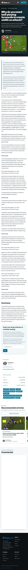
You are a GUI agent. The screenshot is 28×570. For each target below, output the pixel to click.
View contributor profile (8, 369)
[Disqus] (14, 474)
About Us (5, 554)
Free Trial (23, 2)
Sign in (16, 556)
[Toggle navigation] (18, 2)
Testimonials (5, 558)
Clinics (16, 543)
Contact (5, 560)
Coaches (17, 545)
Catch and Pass (12, 8)
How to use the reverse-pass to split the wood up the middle (13, 434)
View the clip (4, 155)
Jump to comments (21, 385)
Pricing (4, 556)
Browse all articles (14, 413)
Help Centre (17, 558)
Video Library (17, 539)
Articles (4, 8)
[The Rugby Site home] (5, 2)
